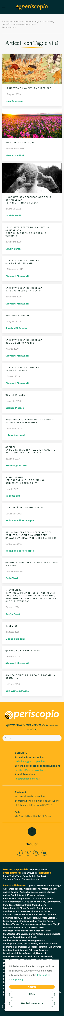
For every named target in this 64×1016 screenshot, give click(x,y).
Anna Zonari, (31, 898)
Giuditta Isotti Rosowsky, (15, 940)
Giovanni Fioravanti (17, 276)
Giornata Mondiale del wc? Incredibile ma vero (31, 564)
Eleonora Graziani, (31, 879)
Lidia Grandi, (55, 946)
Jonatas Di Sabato (16, 328)
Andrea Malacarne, (29, 892)
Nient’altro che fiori (19, 142)
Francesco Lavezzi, (34, 927)
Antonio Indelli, (45, 898)
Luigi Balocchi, (39, 953)
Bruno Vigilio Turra (16, 465)
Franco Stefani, (43, 930)
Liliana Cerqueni (15, 435)
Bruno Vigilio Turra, (12, 876)
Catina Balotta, (39, 905)
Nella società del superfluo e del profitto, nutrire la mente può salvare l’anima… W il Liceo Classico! (30, 535)
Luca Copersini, (10, 953)
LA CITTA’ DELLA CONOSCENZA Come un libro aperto (24, 341)
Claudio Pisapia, (11, 911)
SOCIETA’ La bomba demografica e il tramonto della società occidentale (30, 450)
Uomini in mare (15, 395)
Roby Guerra (12, 495)
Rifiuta (32, 994)
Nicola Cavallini (14, 155)
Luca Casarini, (41, 950)
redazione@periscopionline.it (31, 761)
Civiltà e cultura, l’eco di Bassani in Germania (30, 676)
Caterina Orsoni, (23, 905)
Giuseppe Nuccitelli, (13, 943)
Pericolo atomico (17, 315)
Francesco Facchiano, (14, 927)
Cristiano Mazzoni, (12, 914)
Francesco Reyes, (11, 930)
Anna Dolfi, (24, 895)
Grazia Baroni (13, 248)
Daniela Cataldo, (30, 914)
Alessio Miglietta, (32, 888)
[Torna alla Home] (32, 7)
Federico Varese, (11, 924)
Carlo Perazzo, (54, 901)
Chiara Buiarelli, (28, 908)
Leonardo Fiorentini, (38, 946)
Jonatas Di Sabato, (48, 943)
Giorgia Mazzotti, (52, 934)
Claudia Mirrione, (45, 908)
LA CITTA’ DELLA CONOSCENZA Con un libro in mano (24, 262)
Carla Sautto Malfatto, (35, 901)
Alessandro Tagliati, (13, 888)
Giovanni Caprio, (29, 937)
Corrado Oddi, (26, 911)
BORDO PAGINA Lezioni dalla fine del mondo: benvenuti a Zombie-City (25, 480)
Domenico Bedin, (11, 917)
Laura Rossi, (21, 946)
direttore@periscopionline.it (30, 770)
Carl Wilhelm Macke (17, 690)
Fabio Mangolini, (28, 921)
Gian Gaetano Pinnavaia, (15, 934)
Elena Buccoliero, (29, 917)
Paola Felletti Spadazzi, (34, 876)
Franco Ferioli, (28, 930)
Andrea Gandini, (11, 892)
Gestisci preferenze (32, 1003)
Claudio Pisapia (14, 407)
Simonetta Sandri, (12, 879)
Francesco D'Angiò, (51, 924)
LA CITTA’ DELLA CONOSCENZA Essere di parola (24, 369)
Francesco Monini (39, 869)
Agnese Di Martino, (37, 885)
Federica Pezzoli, (46, 921)
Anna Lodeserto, (38, 895)
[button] (3, 7)
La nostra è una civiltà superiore (28, 88)
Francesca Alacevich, (31, 924)
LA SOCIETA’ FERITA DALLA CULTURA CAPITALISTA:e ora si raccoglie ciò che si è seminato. (27, 231)
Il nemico (11, 625)
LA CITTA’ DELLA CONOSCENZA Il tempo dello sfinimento (24, 289)
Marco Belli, (47, 956)
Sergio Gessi (12, 614)
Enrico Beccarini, (11, 921)
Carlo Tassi (11, 578)
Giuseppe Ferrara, (37, 940)
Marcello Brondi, (32, 956)
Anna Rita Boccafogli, (13, 898)
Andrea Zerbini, (10, 895)
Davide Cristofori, (47, 914)
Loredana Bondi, (11, 950)
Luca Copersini (14, 101)
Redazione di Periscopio (19, 520)
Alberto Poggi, (54, 885)
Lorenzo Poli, (26, 950)
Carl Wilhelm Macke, (13, 901)
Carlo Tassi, (9, 905)
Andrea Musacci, (47, 892)
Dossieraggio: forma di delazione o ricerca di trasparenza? (29, 421)
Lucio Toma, (25, 953)
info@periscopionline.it (28, 778)
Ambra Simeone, (50, 888)
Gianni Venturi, (35, 934)
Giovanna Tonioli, (11, 937)
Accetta (32, 987)
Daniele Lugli (13, 215)
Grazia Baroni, (31, 943)
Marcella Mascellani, (13, 956)
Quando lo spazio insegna (23, 650)
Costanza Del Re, (42, 911)
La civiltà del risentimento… (25, 507)
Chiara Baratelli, (11, 908)
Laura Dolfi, (8, 946)
